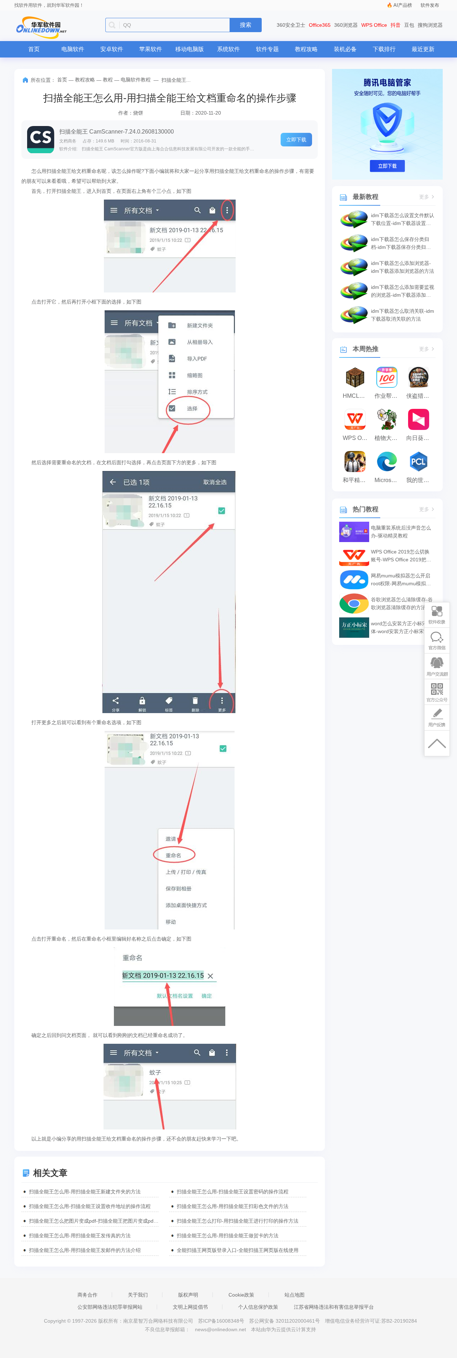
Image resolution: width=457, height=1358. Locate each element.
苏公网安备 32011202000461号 (285, 1321)
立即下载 (296, 139)
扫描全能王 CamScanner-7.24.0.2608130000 (116, 132)
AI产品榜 (402, 5)
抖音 (396, 24)
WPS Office (374, 24)
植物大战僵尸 (389, 438)
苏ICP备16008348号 (221, 1321)
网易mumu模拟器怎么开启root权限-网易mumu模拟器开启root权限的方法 (401, 580)
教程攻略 (306, 49)
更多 (424, 197)
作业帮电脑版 (389, 396)
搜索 (245, 25)
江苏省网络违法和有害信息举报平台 (334, 1306)
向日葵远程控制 (420, 438)
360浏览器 (346, 24)
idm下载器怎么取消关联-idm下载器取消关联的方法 (402, 315)
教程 (108, 79)
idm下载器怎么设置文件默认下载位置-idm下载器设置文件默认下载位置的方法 (402, 219)
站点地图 (295, 1294)
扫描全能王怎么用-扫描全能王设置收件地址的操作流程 (90, 1206)
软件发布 (430, 5)
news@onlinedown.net (220, 1329)
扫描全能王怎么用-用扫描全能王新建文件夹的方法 (85, 1191)
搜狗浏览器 (430, 24)
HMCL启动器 (357, 396)
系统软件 (228, 49)
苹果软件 (150, 49)
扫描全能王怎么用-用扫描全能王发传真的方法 (80, 1235)
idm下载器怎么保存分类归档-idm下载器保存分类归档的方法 (401, 243)
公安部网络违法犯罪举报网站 (109, 1306)
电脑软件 (72, 49)
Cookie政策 (241, 1294)
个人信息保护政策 (258, 1306)
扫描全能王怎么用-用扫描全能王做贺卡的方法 (227, 1235)
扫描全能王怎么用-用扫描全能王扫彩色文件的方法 (232, 1206)
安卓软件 (111, 49)
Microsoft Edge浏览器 (389, 480)
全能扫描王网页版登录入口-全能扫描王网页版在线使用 (237, 1250)
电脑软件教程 (136, 79)
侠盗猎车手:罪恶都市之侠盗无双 (420, 396)
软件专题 (267, 49)
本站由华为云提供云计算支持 (283, 1329)
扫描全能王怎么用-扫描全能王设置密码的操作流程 (232, 1191)
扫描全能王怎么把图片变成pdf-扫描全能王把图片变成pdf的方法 (94, 1221)
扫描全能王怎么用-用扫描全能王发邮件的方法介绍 (85, 1250)
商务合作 (87, 1294)
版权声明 (188, 1294)
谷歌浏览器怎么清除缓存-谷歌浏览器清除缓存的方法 (402, 603)
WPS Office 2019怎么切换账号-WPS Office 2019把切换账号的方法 (401, 556)
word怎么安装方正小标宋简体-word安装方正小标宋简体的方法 (402, 628)
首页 (34, 49)
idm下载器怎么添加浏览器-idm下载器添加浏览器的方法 (402, 267)
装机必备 (345, 49)
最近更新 (423, 49)
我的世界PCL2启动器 (420, 480)
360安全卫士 (291, 24)
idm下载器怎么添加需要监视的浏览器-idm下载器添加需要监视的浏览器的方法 (402, 291)
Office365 (320, 24)
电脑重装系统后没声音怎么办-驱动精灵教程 (401, 531)
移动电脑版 (189, 49)
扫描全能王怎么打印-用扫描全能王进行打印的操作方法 (237, 1221)
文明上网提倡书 (190, 1306)
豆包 (409, 24)
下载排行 (384, 49)
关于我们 (138, 1294)
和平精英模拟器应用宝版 (357, 480)
